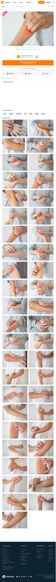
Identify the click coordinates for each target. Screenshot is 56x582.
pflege (36, 113)
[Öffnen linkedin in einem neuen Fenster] (21, 576)
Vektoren (7, 2)
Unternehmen (5, 555)
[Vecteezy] (2, 2)
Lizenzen (23, 549)
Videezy (4, 553)
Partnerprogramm (25, 553)
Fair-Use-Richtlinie (47, 579)
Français (50, 557)
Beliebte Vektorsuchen (24, 555)
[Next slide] (50, 113)
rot (25, 113)
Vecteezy (4, 551)
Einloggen (48, 2)
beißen (43, 113)
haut (5, 113)
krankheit (18, 113)
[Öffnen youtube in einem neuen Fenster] (31, 576)
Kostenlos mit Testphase (28, 62)
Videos (21, 2)
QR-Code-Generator (7, 568)
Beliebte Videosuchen (24, 562)
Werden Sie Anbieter (40, 555)
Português (50, 553)
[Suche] (49, 6)
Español (49, 551)
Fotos (14, 2)
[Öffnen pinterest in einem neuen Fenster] (24, 576)
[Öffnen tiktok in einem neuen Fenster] (26, 576)
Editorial (28, 2)
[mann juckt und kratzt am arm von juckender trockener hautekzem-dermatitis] (14, 358)
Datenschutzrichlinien (48, 578)
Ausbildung (5, 557)
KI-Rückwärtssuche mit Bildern (8, 562)
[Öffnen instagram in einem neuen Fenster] (19, 576)
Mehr (49, 559)
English (49, 549)
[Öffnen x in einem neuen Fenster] (28, 576)
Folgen (36, 57)
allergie (11, 113)
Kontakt (39, 551)
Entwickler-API (5, 559)
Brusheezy (4, 549)
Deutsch (50, 555)
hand (30, 113)
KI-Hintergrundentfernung (8, 565)
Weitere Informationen (9, 81)
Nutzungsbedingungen (47, 577)
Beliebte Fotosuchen (24, 559)
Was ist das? (15, 78)
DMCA (22, 551)
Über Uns (39, 553)
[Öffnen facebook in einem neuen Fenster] (17, 576)
